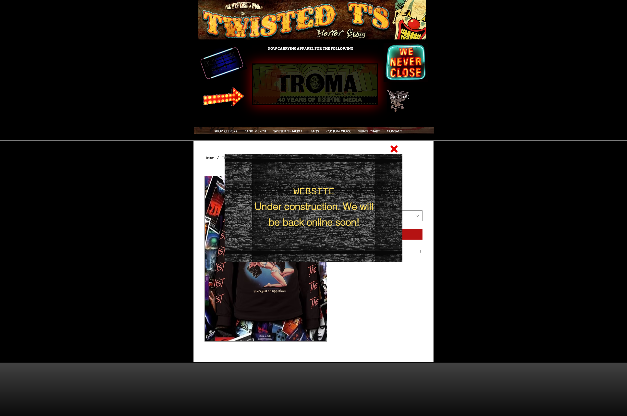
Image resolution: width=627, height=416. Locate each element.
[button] (394, 149)
